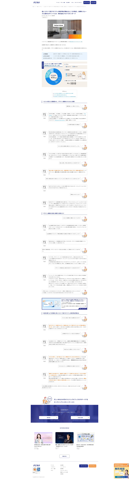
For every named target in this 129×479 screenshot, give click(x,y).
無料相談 (48, 417)
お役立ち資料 (93, 2)
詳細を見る (64, 456)
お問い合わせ (86, 2)
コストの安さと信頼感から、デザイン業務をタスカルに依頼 (63, 93)
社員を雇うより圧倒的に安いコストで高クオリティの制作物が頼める (65, 96)
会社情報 (61, 465)
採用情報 (61, 468)
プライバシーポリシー (64, 470)
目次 (63, 91)
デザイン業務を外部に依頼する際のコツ (60, 94)
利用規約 (61, 473)
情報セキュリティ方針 (64, 472)
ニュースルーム (63, 466)
